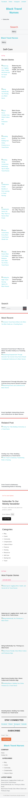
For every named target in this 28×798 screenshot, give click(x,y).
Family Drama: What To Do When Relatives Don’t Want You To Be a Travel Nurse (18, 255)
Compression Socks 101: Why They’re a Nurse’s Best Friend (18, 210)
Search (3, 307)
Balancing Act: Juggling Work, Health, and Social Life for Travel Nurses (18, 69)
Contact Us (4, 755)
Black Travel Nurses (9, 38)
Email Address (6, 514)
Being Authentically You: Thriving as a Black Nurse (18, 91)
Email (3, 735)
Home (2, 753)
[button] (14, 25)
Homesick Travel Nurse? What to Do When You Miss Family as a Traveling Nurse (13, 350)
